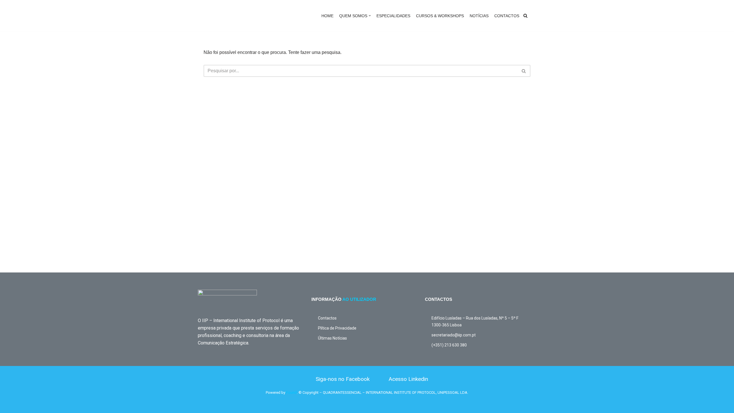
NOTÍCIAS (479, 15)
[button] (370, 16)
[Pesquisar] (525, 15)
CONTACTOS (506, 15)
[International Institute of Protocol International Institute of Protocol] (225, 16)
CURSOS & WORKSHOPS (440, 15)
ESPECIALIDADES (393, 15)
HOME (327, 15)
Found (291, 392)
